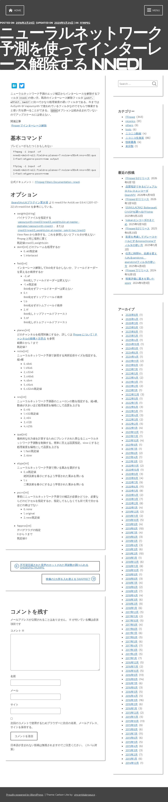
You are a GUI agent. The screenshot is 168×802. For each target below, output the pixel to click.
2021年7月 (131, 448)
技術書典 (131, 141)
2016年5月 (132, 691)
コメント (17, 630)
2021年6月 (132, 452)
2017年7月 (131, 632)
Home (17, 10)
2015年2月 (132, 754)
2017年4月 (132, 645)
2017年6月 (131, 637)
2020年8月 (132, 478)
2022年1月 (132, 427)
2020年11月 (132, 465)
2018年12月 (132, 561)
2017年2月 (131, 653)
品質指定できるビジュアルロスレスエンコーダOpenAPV (141, 190)
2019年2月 (132, 553)
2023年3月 (132, 381)
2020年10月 (132, 469)
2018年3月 (132, 599)
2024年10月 (132, 344)
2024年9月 (132, 348)
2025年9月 (132, 327)
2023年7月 (132, 369)
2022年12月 (132, 394)
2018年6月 (132, 586)
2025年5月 (132, 335)
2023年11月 (132, 360)
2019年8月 (132, 528)
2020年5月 (132, 490)
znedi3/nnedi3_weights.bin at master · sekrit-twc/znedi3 (51, 230)
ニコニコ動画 (133, 133)
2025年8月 (132, 331)
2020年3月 (132, 498)
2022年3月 (132, 419)
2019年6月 (132, 536)
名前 (13, 676)
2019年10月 (132, 519)
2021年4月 (132, 457)
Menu (156, 10)
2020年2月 (132, 503)
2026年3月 (132, 323)
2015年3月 (132, 750)
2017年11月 (132, 616)
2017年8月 (131, 628)
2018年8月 (132, 578)
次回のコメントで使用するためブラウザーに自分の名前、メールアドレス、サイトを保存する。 (55, 725)
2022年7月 (132, 402)
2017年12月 (132, 612)
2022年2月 (132, 423)
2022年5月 (132, 411)
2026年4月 (132, 319)
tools (128, 129)
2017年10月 (132, 620)
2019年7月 (131, 532)
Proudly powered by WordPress (24, 794)
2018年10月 (132, 570)
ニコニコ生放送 (135, 137)
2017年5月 (131, 641)
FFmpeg (85, 22)
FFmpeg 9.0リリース (138, 178)
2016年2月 (132, 704)
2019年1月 (131, 557)
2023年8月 (132, 364)
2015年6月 (132, 737)
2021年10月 (132, 440)
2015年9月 (132, 725)
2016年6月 (132, 687)
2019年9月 (132, 524)
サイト (14, 704)
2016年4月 (132, 695)
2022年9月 (132, 398)
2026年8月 (132, 314)
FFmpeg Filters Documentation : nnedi (57, 181)
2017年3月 (131, 649)
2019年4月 (132, 545)
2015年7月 (131, 733)
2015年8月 (132, 729)
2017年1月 (131, 658)
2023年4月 (132, 377)
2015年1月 (131, 758)
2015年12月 (132, 712)
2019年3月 (132, 549)
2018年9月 (132, 574)
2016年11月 (132, 666)
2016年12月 (132, 662)
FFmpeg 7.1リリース (137, 270)
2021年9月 (132, 444)
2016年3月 (132, 700)
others (129, 125)
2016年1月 (131, 708)
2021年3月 (132, 461)
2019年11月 (132, 515)
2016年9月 (132, 674)
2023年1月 (132, 390)
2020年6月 (132, 486)
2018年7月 (131, 582)
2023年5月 (132, 373)
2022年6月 (132, 406)
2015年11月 (132, 716)
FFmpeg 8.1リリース (137, 199)
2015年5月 (132, 741)
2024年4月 (132, 356)
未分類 (129, 146)
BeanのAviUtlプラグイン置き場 (29, 202)
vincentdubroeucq (84, 794)
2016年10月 (132, 670)
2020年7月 (132, 482)
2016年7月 (131, 683)
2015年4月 (132, 746)
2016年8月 (132, 679)
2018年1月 (131, 607)
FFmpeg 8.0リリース (138, 228)
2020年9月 (132, 473)
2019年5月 (132, 540)
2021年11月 (132, 436)
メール (14, 690)
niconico (130, 121)
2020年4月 (132, 494)
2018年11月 (132, 566)
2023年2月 (132, 385)
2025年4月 (132, 339)
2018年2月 (132, 603)
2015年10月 (132, 720)
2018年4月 (132, 595)
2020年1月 (132, 507)
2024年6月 (132, 352)
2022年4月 (132, 415)
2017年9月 (131, 624)
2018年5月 (132, 591)
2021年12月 (132, 432)
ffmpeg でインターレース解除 (29, 125)
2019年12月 (132, 511)
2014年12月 (132, 762)
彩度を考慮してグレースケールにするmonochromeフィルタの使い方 (141, 241)
